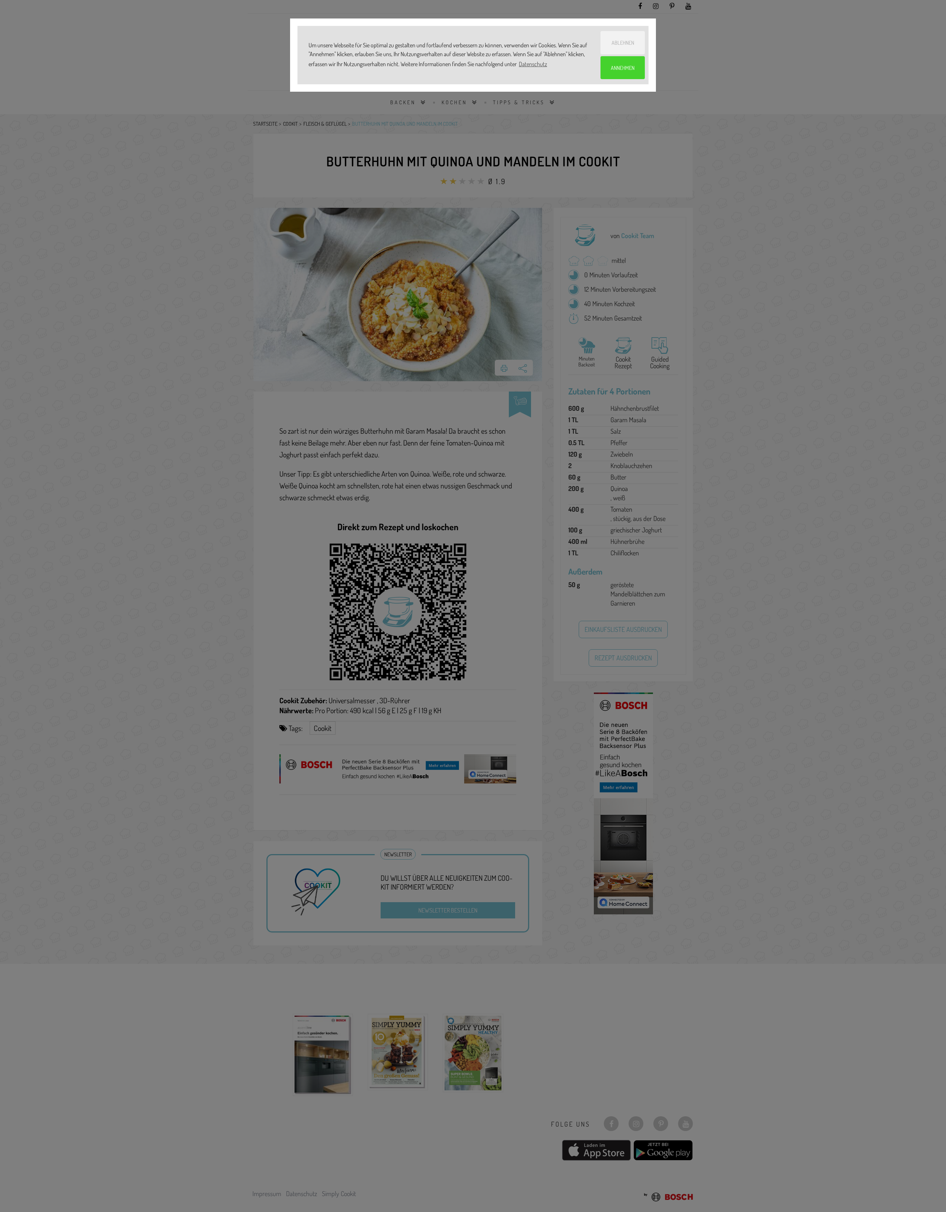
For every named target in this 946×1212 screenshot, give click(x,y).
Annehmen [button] (622, 67)
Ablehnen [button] (623, 42)
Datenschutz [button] (533, 64)
